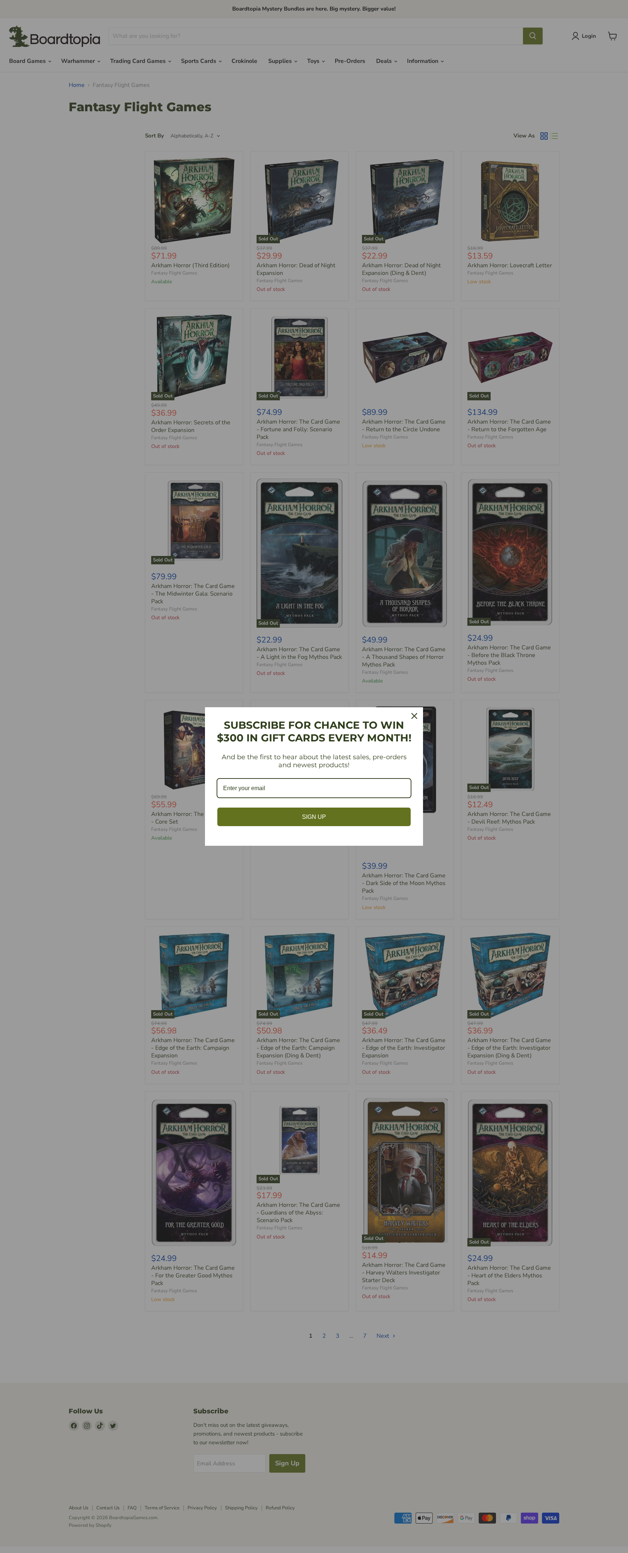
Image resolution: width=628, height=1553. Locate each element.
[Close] (414, 716)
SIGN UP (314, 817)
